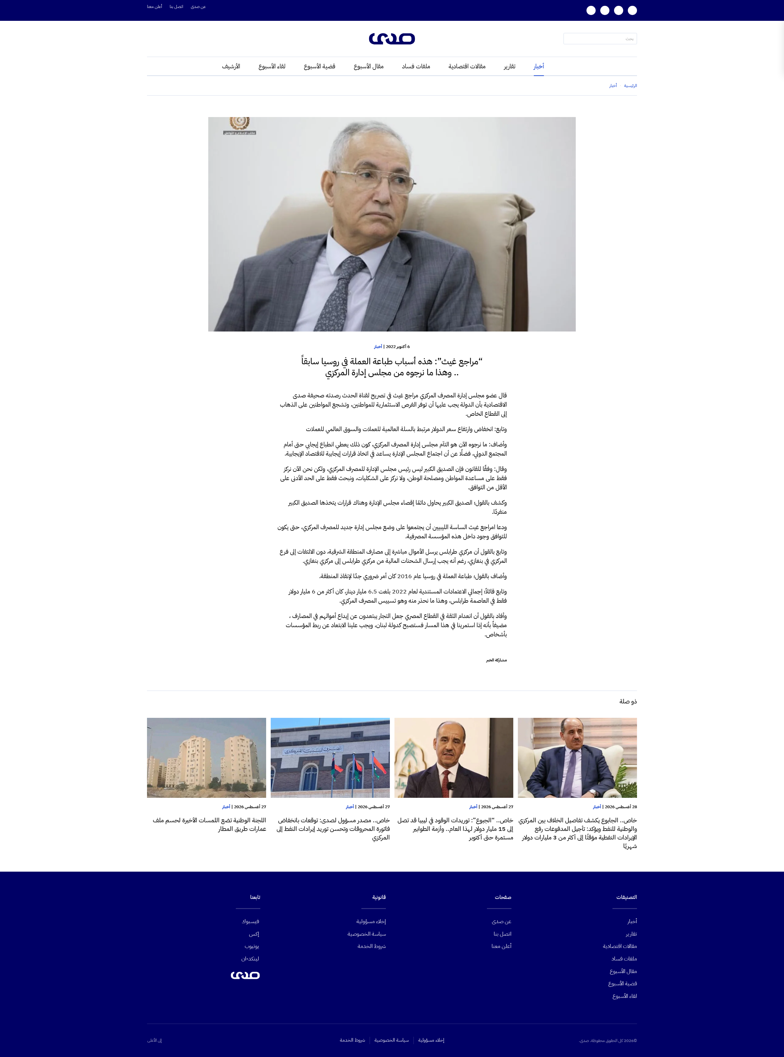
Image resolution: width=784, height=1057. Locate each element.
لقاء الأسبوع (271, 66)
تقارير (509, 66)
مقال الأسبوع (369, 66)
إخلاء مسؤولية (371, 921)
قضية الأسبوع (319, 66)
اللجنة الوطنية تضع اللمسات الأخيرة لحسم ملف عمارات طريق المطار (209, 824)
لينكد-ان (250, 958)
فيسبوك (250, 921)
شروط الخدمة (372, 946)
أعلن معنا (154, 6)
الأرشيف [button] (231, 66)
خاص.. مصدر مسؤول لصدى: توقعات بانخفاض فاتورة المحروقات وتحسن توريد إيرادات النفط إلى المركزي (333, 829)
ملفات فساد (416, 66)
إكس (254, 934)
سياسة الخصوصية (367, 934)
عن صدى (198, 6)
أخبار (539, 66)
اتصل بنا (176, 6)
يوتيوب (252, 946)
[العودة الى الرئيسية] (392, 38)
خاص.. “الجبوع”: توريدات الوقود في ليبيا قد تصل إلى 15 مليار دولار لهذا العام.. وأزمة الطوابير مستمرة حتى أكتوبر (455, 829)
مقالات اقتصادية (467, 66)
